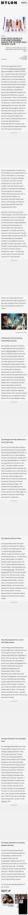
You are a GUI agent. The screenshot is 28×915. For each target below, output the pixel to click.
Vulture (3, 801)
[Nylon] (9, 2)
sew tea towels (11, 351)
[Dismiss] (25, 900)
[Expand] (20, 900)
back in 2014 (10, 569)
